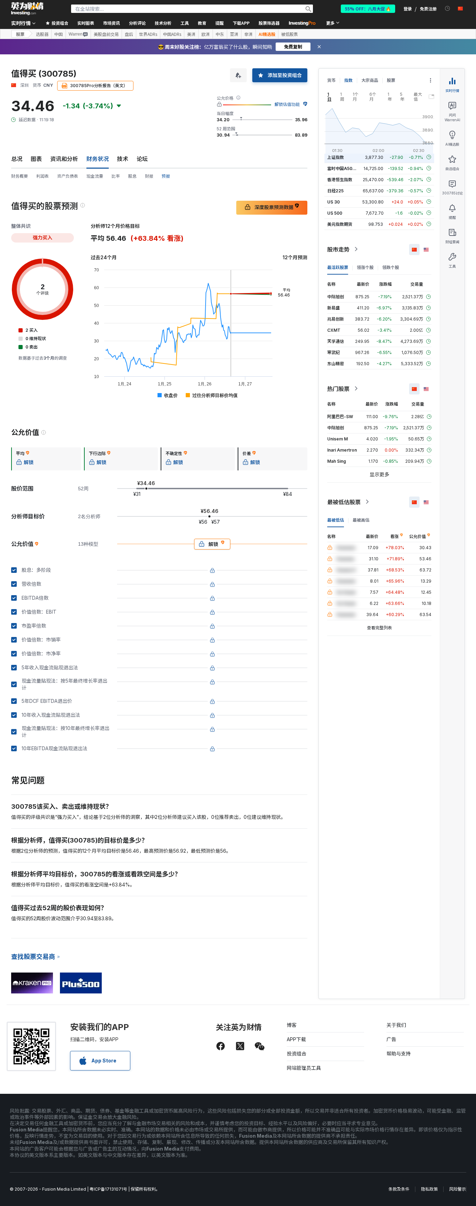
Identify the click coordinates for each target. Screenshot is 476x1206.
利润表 (42, 176)
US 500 (334, 212)
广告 (391, 1039)
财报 (149, 176)
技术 (122, 158)
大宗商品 (369, 80)
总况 (16, 158)
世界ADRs (148, 34)
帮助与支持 (398, 1054)
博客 (292, 1025)
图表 (36, 158)
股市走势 (338, 249)
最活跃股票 (337, 267)
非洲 (248, 34)
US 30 (333, 201)
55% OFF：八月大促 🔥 (368, 8)
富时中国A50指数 (344, 168)
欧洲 (205, 34)
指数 (348, 80)
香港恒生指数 (339, 179)
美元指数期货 (339, 223)
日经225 (335, 190)
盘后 (129, 34)
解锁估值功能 (287, 104)
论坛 (142, 158)
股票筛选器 (269, 23)
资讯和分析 (64, 158)
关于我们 (396, 1025)
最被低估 (335, 519)
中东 (220, 34)
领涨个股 (365, 267)
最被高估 (361, 519)
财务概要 (19, 176)
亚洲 (234, 34)
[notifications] (448, 8)
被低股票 (289, 34)
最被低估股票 (344, 501)
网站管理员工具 (304, 1068)
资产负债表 (67, 176)
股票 (20, 34)
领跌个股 (390, 267)
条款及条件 (399, 1189)
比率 (116, 176)
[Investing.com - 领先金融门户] (27, 8)
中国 (58, 34)
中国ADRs (172, 34)
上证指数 (335, 157)
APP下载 (296, 1039)
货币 (331, 80)
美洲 (191, 34)
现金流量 (94, 176)
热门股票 (338, 388)
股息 (132, 176)
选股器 (42, 34)
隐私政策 (429, 1189)
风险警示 (457, 1189)
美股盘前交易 (106, 34)
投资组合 (296, 1054)
